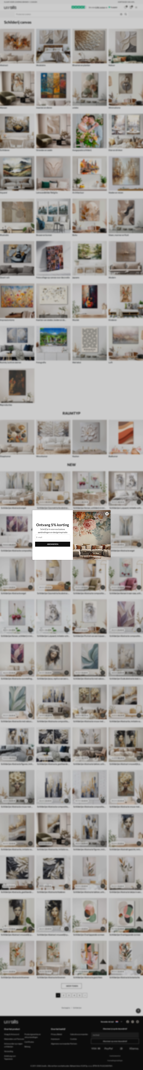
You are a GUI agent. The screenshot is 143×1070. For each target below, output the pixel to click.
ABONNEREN (52, 544)
